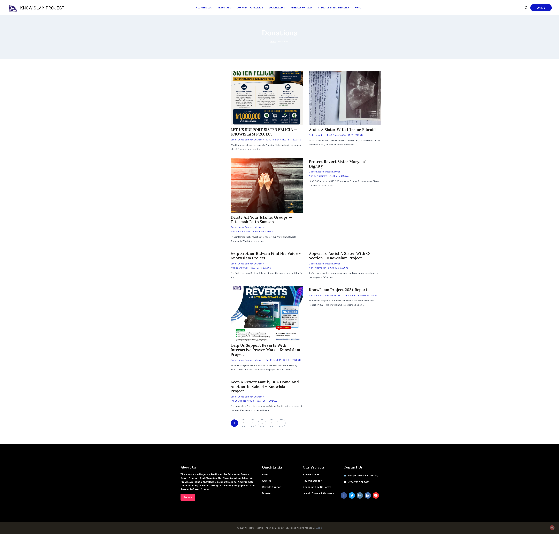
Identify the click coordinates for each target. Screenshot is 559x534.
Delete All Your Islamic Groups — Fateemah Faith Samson (261, 219)
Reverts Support (272, 487)
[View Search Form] (526, 7)
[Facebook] (344, 495)
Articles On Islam (302, 7)
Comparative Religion (250, 7)
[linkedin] (368, 495)
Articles (266, 481)
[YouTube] (376, 495)
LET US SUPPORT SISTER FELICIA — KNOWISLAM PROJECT (264, 132)
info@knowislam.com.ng (363, 475)
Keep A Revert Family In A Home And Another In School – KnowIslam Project (265, 386)
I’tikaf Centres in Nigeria (333, 7)
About (265, 474)
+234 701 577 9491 (359, 482)
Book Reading (277, 7)
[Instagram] (360, 495)
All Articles (204, 7)
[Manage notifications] (552, 527)
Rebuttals (224, 7)
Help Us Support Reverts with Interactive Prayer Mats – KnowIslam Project (265, 350)
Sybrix (319, 527)
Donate (541, 7)
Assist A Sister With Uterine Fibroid (342, 129)
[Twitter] (352, 495)
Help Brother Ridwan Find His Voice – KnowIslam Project (266, 255)
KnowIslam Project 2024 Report (338, 289)
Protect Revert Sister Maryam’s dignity (338, 164)
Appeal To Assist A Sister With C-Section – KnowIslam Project (339, 255)
